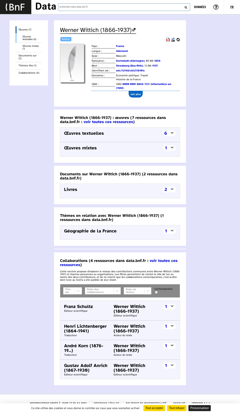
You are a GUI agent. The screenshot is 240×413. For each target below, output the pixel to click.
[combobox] (124, 7)
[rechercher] (185, 6)
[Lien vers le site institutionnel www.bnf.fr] (15, 7)
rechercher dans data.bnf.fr (73, 6)
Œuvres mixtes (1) (30, 47)
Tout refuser (176, 408)
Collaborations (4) (29, 73)
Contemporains (163, 289)
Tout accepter (154, 408)
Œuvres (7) (25, 29)
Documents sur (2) (28, 57)
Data (45, 7)
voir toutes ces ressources (108, 122)
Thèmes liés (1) (27, 65)
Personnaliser (199, 408)
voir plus (135, 94)
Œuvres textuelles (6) (29, 38)
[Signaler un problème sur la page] (134, 30)
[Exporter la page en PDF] (168, 40)
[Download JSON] (178, 40)
